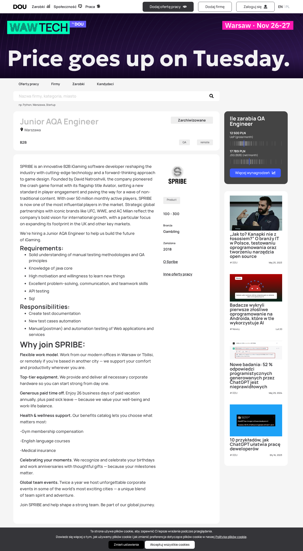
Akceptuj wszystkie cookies (169, 544)
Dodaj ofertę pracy (165, 6)
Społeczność (65, 6)
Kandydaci (105, 84)
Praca (90, 6)
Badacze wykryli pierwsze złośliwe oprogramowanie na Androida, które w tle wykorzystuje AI (252, 314)
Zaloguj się (253, 6)
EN (280, 6)
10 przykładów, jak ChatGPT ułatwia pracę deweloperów (255, 444)
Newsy (236, 329)
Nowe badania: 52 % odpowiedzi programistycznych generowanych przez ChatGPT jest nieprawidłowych (252, 375)
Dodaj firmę (214, 6)
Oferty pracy (29, 84)
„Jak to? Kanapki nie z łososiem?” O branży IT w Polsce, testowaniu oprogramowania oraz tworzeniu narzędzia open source (254, 245)
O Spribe (170, 261)
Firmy (55, 84)
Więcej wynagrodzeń (252, 172)
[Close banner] (300, 14)
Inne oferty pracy (177, 274)
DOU (235, 262)
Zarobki (38, 6)
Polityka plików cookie (230, 537)
